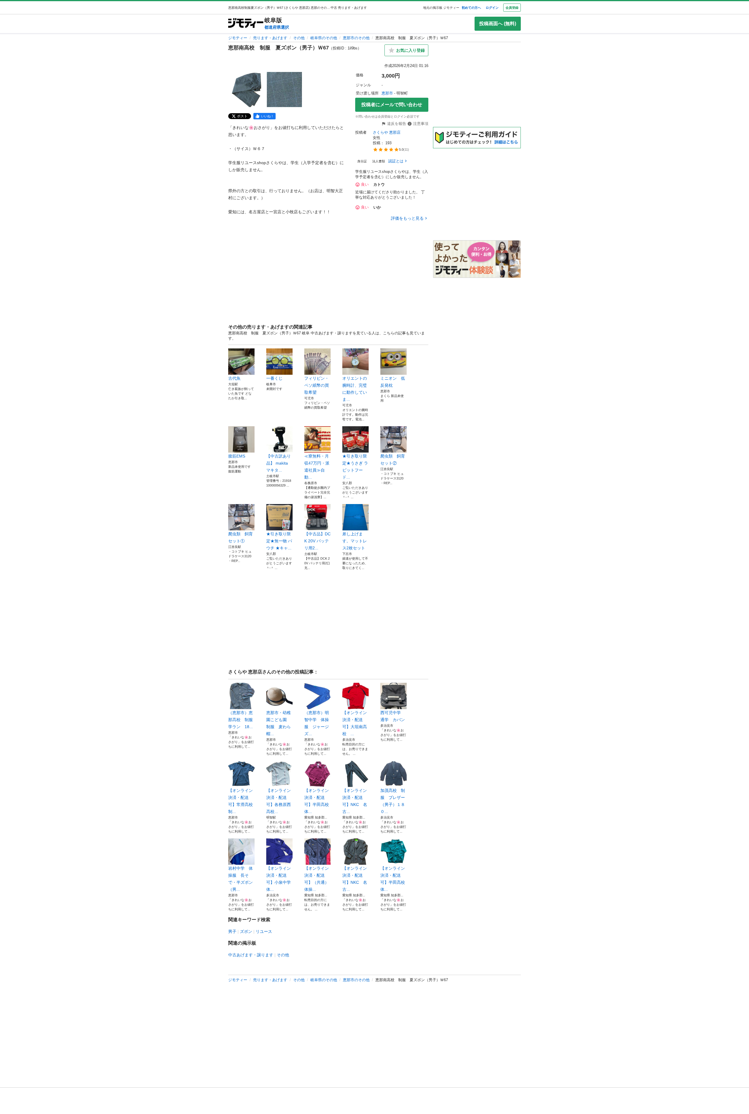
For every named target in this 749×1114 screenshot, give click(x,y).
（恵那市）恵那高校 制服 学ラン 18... (241, 719)
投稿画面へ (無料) (497, 23)
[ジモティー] (245, 23)
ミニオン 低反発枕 (392, 382)
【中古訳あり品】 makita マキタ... (278, 463)
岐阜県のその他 (323, 38)
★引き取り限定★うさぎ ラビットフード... (355, 466)
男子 (232, 931)
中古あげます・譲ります (250, 955)
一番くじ (276, 378)
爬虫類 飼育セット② (392, 459)
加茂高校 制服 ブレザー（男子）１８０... (392, 801)
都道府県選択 (276, 27)
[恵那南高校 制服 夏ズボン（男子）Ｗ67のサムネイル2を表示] (284, 89)
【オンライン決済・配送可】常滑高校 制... (241, 801)
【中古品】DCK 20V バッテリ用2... (317, 541)
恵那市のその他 (356, 38)
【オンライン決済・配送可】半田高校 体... (317, 801)
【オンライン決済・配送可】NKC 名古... (354, 801)
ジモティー (237, 38)
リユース (264, 931)
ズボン (246, 931)
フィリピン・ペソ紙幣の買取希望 (316, 385)
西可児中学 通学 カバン (392, 716)
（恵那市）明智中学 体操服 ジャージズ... (316, 723)
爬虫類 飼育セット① (240, 537)
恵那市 (387, 93)
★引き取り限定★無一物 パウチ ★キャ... (279, 541)
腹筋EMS (236, 456)
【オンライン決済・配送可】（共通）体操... (316, 879)
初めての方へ (471, 7)
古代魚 (234, 378)
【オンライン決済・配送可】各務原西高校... (278, 801)
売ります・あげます (270, 38)
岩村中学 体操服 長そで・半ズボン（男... (240, 879)
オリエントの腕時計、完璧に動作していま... (354, 389)
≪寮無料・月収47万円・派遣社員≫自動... (316, 466)
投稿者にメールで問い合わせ (391, 104)
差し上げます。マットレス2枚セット (354, 541)
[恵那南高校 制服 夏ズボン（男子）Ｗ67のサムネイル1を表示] (247, 89)
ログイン (492, 7)
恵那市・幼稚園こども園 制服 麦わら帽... (278, 723)
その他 (299, 38)
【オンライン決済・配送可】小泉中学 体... (279, 879)
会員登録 (512, 7)
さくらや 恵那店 (387, 132)
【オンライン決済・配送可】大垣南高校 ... (354, 723)
